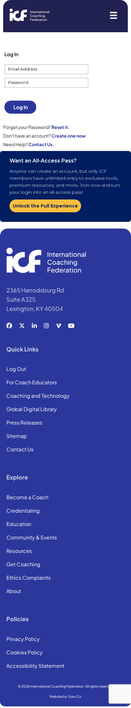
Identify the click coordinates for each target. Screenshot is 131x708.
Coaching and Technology (38, 396)
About (13, 591)
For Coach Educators (31, 383)
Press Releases (24, 423)
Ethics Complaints (28, 578)
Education (18, 524)
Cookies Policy (24, 653)
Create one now (69, 136)
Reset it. (61, 127)
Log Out (16, 369)
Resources (19, 551)
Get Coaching (23, 565)
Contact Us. (41, 144)
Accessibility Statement (35, 666)
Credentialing (23, 511)
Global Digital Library (31, 409)
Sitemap (16, 436)
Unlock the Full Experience (45, 206)
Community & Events (31, 538)
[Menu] (113, 14)
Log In (20, 107)
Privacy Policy (23, 639)
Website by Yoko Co (65, 696)
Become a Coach (27, 498)
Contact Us (19, 450)
